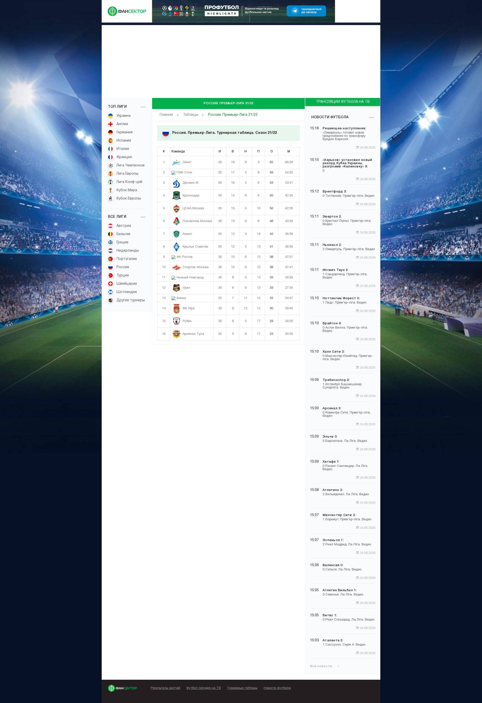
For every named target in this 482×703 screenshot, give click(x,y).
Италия (122, 149)
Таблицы (190, 115)
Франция (123, 157)
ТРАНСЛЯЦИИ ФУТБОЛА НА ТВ (343, 102)
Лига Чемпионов (130, 165)
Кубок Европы (128, 198)
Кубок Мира (126, 190)
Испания (123, 140)
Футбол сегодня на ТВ (203, 688)
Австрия (123, 226)
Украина (123, 116)
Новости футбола (329, 117)
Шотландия (126, 292)
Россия (122, 267)
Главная (166, 115)
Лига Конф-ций (128, 182)
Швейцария (126, 283)
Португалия (126, 259)
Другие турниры (130, 300)
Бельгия (122, 234)
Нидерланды (127, 250)
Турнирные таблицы (242, 688)
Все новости (321, 666)
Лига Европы (126, 173)
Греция (121, 242)
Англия (121, 124)
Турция (122, 275)
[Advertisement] (241, 60)
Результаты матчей (165, 688)
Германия (124, 132)
